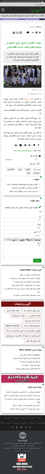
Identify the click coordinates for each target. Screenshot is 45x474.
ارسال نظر (33, 164)
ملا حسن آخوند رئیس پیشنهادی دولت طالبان (23, 191)
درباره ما (39, 418)
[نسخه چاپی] (14, 32)
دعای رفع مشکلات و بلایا (32, 326)
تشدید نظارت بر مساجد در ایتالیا (30, 275)
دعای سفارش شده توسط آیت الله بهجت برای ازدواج (23, 336)
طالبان (28, 169)
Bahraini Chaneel (12, 326)
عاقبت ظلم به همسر (12, 310)
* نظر (39, 243)
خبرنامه (8, 423)
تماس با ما (30, 418)
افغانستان (11, 169)
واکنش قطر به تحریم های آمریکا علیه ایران (26, 358)
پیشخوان (38, 27)
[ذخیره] (21, 32)
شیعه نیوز (29, 98)
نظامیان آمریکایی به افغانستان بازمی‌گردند (24, 188)
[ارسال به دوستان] (17, 32)
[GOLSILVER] (22, 379)
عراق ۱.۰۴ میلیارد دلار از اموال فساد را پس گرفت (25, 278)
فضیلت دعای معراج (18, 315)
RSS (2, 423)
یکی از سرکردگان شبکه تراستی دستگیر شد (26, 295)
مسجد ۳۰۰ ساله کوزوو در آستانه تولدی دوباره (25, 285)
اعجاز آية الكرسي (35, 315)
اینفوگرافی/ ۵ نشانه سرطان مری (30, 355)
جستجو (16, 423)
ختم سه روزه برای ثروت (32, 321)
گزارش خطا (34, 155)
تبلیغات (32, 423)
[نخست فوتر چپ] (22, 462)
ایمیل (39, 224)
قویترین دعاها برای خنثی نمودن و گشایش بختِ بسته (23, 331)
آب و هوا (8, 418)
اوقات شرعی (41, 423)
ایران (20, 169)
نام (40, 216)
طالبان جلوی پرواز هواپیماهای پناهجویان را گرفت (22, 184)
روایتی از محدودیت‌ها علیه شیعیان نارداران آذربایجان (22, 400)
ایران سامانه (18, 451)
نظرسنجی (24, 423)
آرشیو (23, 418)
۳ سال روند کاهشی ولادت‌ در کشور (26, 405)
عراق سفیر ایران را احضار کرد (31, 365)
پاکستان (36, 173)
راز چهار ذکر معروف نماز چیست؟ (30, 362)
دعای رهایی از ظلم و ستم (32, 310)
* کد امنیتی (37, 232)
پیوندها (16, 418)
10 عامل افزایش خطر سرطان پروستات (28, 368)
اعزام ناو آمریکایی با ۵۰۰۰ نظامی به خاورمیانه (23, 392)
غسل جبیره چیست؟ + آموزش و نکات (25, 409)
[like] (22, 160)
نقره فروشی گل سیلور (33, 341)
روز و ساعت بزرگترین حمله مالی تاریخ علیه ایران (22, 395)
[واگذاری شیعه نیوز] (22, 19)
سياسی (31, 27)
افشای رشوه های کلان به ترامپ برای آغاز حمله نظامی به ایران (22, 290)
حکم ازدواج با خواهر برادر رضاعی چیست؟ (27, 282)
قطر (28, 173)
